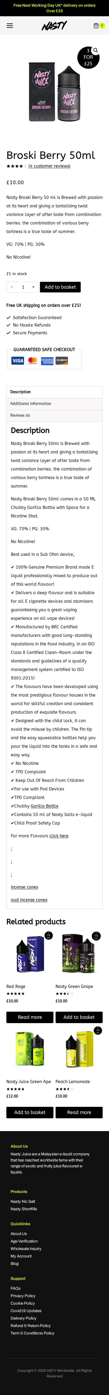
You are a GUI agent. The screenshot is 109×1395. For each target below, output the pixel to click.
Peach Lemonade (73, 1081)
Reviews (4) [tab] (20, 415)
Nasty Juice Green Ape (28, 1081)
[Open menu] (10, 26)
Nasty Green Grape (74, 986)
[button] (96, 50)
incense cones (24, 887)
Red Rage (15, 986)
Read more (30, 1017)
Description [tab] (20, 392)
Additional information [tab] (30, 403)
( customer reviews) (49, 165)
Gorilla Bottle (44, 806)
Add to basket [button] (79, 1017)
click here (59, 835)
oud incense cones (29, 899)
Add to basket (60, 287)
